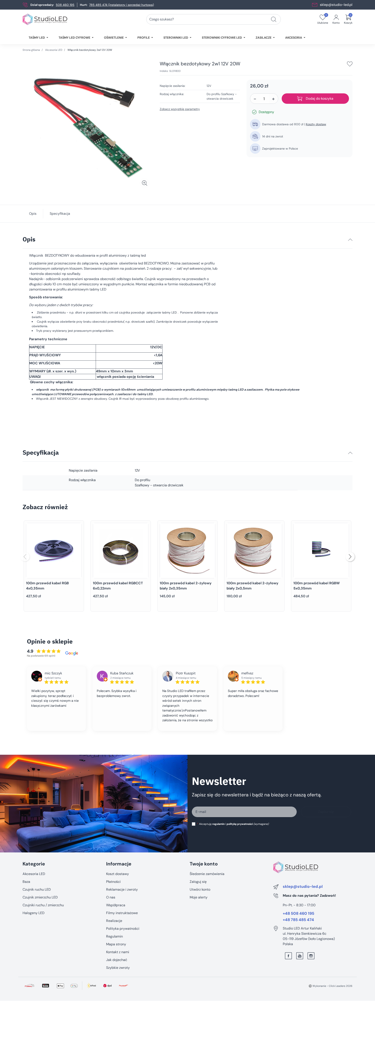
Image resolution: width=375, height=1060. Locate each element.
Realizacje (114, 920)
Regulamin (114, 936)
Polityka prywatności (122, 928)
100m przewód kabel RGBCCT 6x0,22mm (118, 586)
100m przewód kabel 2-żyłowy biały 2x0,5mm (252, 586)
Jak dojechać (116, 960)
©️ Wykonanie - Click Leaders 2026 (330, 986)
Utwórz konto (200, 889)
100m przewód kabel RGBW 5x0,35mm (316, 586)
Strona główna (31, 50)
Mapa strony (116, 944)
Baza (26, 881)
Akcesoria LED (53, 50)
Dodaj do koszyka (319, 98)
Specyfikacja (60, 213)
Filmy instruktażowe (122, 913)
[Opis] (350, 240)
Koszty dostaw (316, 124)
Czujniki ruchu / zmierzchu (43, 905)
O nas (110, 897)
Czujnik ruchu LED (37, 889)
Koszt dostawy (117, 874)
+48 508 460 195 (298, 913)
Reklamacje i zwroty (122, 889)
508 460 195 (65, 5)
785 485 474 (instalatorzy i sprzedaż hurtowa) (121, 5)
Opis (32, 213)
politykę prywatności (240, 824)
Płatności (113, 881)
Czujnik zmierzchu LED (40, 897)
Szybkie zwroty (118, 967)
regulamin (218, 824)
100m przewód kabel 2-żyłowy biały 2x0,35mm (186, 586)
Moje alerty (198, 897)
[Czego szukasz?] (273, 19)
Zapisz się (326, 811)
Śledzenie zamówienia (207, 874)
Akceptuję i (233, 824)
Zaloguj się (198, 881)
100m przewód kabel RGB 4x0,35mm (47, 586)
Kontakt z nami (117, 952)
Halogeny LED (33, 913)
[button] (348, 19)
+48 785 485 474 (298, 920)
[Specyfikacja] (350, 453)
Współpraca (115, 905)
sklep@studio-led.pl (336, 4)
